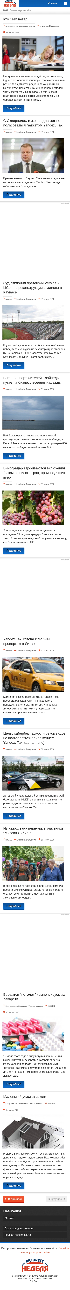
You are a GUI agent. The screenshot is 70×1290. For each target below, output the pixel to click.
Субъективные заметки (25, 26)
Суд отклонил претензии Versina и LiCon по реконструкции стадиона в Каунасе (32, 287)
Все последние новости (19, 1228)
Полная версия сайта (20, 10)
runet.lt (51, 1006)
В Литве (9, 132)
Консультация (11, 1006)
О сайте (9, 1218)
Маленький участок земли (24, 1097)
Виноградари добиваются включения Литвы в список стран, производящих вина (34, 472)
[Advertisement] (35, 241)
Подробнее (14, 108)
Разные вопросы (36, 1006)
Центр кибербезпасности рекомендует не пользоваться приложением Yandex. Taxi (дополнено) (35, 738)
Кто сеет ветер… (17, 19)
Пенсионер (10, 26)
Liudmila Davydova (49, 26)
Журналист (23, 1006)
